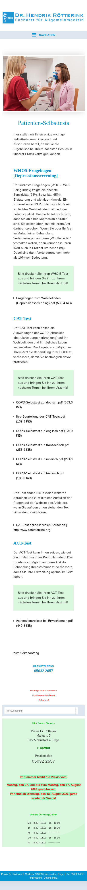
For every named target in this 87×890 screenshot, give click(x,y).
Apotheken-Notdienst (43, 695)
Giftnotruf (44, 700)
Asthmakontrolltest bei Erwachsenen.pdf (44, 623)
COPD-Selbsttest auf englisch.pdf (44, 433)
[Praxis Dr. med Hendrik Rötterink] (43, 13)
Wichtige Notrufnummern (43, 690)
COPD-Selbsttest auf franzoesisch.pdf (42, 447)
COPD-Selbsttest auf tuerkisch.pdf (40, 475)
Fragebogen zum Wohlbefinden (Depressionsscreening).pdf (44, 300)
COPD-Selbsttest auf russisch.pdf (44, 461)
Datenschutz (51, 877)
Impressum (35, 877)
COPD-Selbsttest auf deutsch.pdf (44, 405)
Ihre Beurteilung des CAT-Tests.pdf (40, 419)
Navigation (46, 35)
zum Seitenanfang (26, 653)
